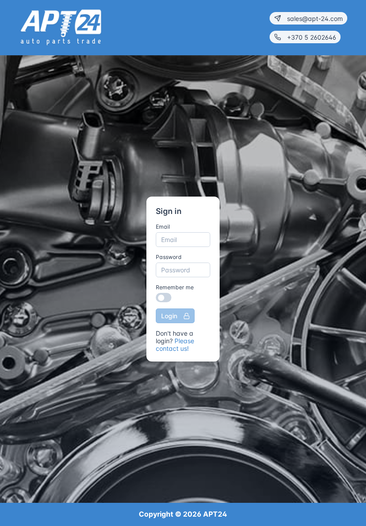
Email (163, 226)
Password (169, 257)
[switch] (163, 297)
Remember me (175, 287)
